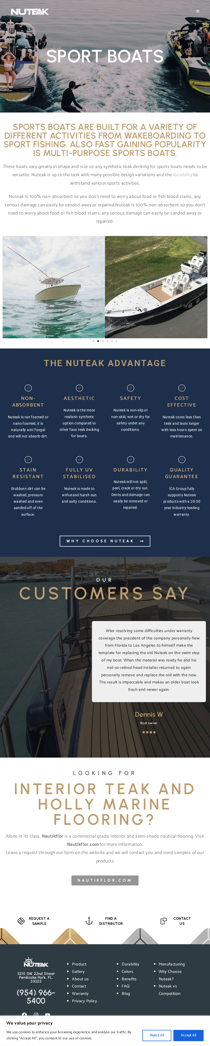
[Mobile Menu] (198, 11)
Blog (126, 993)
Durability (130, 964)
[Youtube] (48, 1015)
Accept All (188, 1035)
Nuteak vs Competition (170, 990)
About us (80, 979)
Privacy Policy (84, 1001)
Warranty (80, 993)
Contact (79, 986)
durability (182, 175)
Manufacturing (172, 964)
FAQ (126, 986)
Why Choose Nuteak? (170, 975)
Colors (127, 971)
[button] (93, 341)
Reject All (157, 1035)
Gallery (78, 971)
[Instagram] (36, 1015)
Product (79, 964)
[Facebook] (24, 1015)
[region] (105, 1031)
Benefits (129, 979)
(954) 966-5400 (36, 997)
